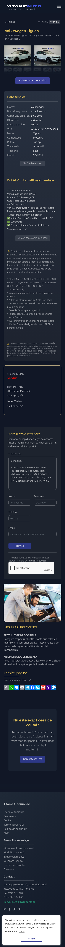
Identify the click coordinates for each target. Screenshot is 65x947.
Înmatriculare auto (14, 856)
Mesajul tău (14, 453)
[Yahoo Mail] (48, 687)
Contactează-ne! (32, 759)
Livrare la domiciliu (14, 865)
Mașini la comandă (14, 852)
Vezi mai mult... (15, 229)
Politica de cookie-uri (15, 829)
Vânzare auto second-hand (19, 848)
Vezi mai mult (34, 163)
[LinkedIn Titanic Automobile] (19, 909)
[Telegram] (27, 687)
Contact (8, 820)
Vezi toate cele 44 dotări (33, 238)
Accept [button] (31, 938)
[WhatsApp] (11, 687)
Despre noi (10, 816)
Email (11, 527)
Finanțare (9, 869)
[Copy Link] (6, 687)
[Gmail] (43, 687)
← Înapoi (10, 21)
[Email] (22, 687)
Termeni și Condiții (14, 824)
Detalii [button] (21, 931)
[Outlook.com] (53, 687)
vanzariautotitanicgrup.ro (20, 901)
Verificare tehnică (13, 861)
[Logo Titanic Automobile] (24, 6)
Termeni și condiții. (37, 561)
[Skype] (37, 687)
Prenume (39, 496)
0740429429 (15, 405)
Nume (11, 496)
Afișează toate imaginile (32, 80)
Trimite (20, 545)
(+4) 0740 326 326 (13, 893)
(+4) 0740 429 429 (13, 896)
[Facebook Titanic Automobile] (9, 909)
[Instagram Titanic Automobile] (5, 909)
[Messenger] (16, 687)
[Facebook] (32, 687)
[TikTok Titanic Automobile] (14, 909)
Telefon (12, 512)
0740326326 (15, 395)
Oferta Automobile (14, 812)
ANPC (7, 833)
